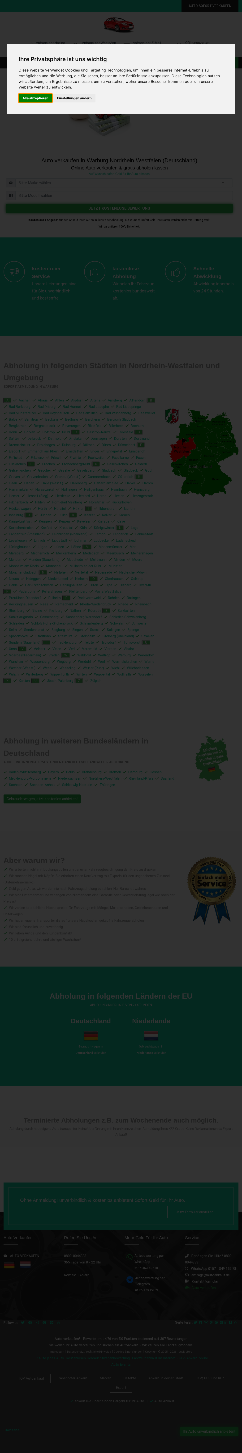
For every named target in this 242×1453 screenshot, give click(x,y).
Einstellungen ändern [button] (74, 98)
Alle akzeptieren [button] (35, 98)
